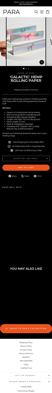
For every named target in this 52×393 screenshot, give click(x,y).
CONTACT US (26, 368)
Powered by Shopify (26, 391)
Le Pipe (35, 126)
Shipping (17, 90)
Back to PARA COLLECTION (27, 328)
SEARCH (26, 357)
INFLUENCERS (26, 361)
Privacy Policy (26, 350)
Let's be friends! (25, 375)
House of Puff (26, 73)
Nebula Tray (12, 129)
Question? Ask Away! (26, 158)
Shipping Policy (26, 342)
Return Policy (26, 346)
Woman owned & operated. (25, 381)
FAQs (26, 364)
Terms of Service (26, 353)
